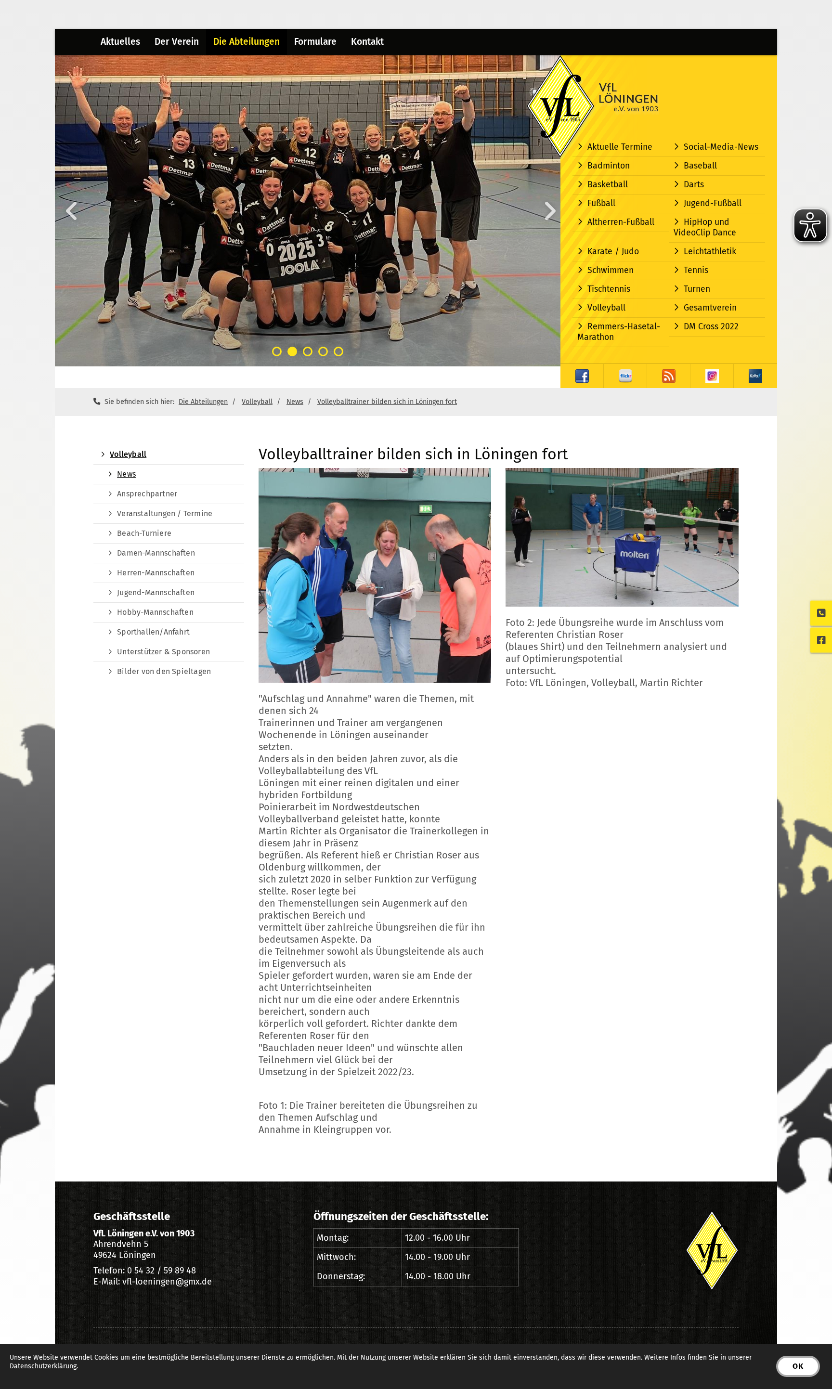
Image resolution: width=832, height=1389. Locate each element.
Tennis (696, 270)
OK (798, 1366)
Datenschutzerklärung (43, 1366)
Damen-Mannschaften (156, 553)
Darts (694, 185)
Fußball (601, 203)
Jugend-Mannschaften (156, 592)
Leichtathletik (710, 252)
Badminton (608, 166)
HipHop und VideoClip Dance (705, 227)
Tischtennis (608, 289)
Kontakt (367, 41)
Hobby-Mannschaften (155, 612)
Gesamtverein (710, 308)
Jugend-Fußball (712, 203)
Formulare (315, 41)
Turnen (697, 289)
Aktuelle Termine (619, 147)
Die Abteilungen (246, 41)
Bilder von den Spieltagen (164, 671)
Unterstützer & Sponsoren (163, 651)
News (294, 402)
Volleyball (606, 308)
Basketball (607, 185)
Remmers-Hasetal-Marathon (618, 332)
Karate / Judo (613, 252)
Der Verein (177, 41)
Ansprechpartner (147, 493)
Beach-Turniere (144, 533)
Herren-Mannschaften (156, 572)
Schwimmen (610, 270)
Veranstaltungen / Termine (164, 513)
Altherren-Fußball (620, 222)
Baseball (700, 166)
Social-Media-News (721, 147)
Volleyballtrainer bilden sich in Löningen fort (387, 402)
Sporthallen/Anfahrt (153, 631)
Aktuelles (120, 41)
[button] (277, 351)
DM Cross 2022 (711, 327)
